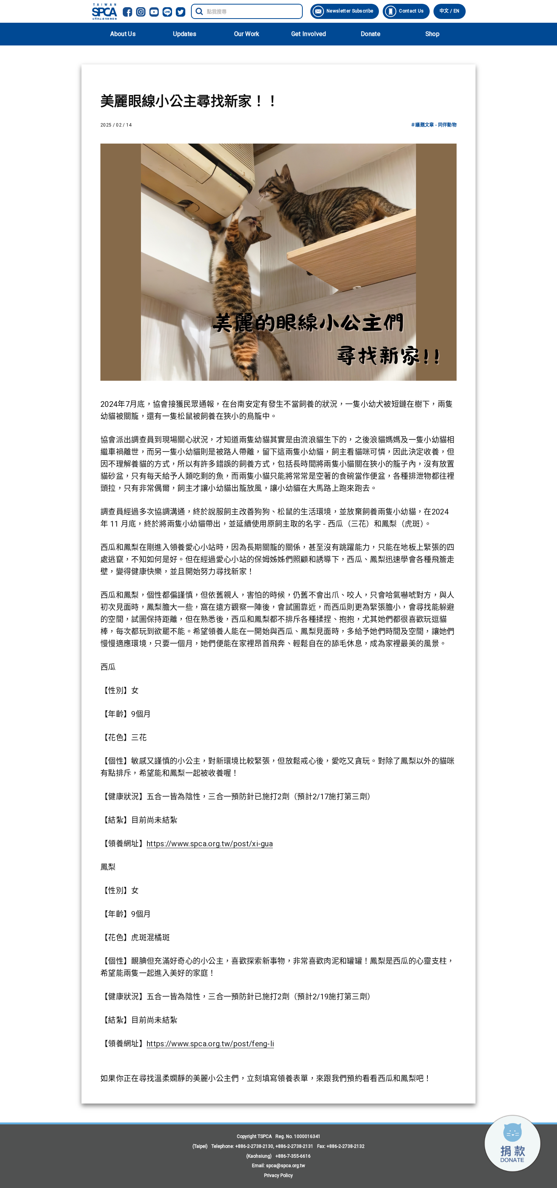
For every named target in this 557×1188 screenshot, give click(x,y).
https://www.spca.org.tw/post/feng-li (210, 1043)
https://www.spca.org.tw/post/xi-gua (210, 843)
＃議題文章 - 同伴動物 (434, 125)
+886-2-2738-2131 (294, 1146)
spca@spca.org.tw (285, 1165)
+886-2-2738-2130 (254, 1146)
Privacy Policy (278, 1175)
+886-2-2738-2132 (346, 1146)
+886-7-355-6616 (293, 1156)
